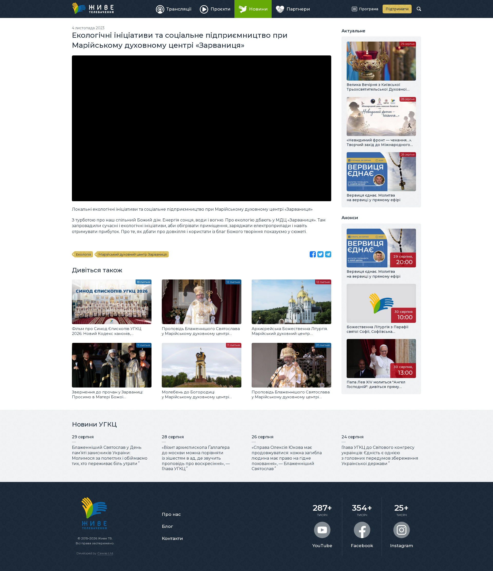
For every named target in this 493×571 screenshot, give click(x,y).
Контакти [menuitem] (172, 538)
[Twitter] (320, 254)
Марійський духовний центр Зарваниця (133, 254)
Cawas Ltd (105, 553)
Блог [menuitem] (167, 526)
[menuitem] (174, 9)
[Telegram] (328, 254)
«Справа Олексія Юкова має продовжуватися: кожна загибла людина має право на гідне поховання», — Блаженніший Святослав (287, 458)
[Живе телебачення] (92, 8)
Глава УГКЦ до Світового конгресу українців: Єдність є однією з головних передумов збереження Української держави (380, 455)
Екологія (83, 254)
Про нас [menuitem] (171, 514)
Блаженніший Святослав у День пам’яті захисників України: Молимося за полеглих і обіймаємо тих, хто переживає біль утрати (109, 455)
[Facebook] (313, 254)
